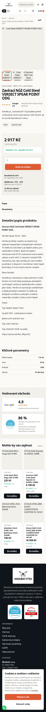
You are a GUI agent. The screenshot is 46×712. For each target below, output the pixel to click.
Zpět (39, 20)
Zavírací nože (16, 125)
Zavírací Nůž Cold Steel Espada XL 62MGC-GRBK (32, 478)
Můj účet (6, 628)
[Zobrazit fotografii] (23, 48)
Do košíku (12, 496)
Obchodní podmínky (11, 644)
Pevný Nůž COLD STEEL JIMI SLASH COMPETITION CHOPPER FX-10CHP (33, 533)
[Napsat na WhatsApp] (4, 708)
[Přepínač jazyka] (21, 11)
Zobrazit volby (23, 704)
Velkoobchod (8, 651)
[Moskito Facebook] (38, 4)
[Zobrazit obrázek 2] (18, 76)
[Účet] (33, 11)
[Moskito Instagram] (42, 4)
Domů (4, 18)
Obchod (11, 18)
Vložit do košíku (23, 167)
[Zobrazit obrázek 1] (7, 76)
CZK (4, 11)
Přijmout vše (23, 697)
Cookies (34, 690)
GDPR (5, 647)
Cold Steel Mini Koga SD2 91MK (11, 476)
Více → (41, 446)
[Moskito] (9, 4)
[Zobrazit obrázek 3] (28, 76)
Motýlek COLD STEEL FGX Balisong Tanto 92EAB (11, 531)
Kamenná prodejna (11, 640)
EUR (8, 11)
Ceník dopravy (8, 636)
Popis (4, 203)
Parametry (7, 209)
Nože (5, 125)
